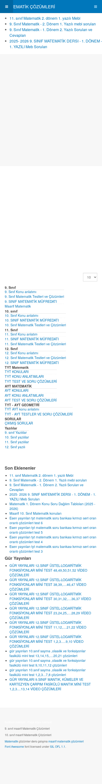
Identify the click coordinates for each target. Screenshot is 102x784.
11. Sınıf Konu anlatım (21, 334)
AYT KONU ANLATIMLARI (24, 395)
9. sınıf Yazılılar (16, 432)
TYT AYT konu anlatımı (22, 409)
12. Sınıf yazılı (15, 446)
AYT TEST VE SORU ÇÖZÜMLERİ (31, 400)
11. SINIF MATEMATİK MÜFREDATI (32, 338)
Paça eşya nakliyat (40, 722)
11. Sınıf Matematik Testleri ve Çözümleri (35, 343)
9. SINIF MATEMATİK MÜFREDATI (31, 301)
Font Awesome (14, 746)
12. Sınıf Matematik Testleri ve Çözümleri (35, 357)
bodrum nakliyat (15, 722)
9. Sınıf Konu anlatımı (20, 291)
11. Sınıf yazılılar (17, 441)
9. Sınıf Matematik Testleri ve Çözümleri (34, 296)
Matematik (11, 741)
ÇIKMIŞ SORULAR (19, 423)
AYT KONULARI (16, 390)
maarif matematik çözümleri (66, 741)
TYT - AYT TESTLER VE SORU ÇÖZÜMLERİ (39, 414)
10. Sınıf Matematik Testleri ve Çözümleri (35, 324)
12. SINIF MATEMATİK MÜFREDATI (32, 362)
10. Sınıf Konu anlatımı (21, 315)
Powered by (26, 759)
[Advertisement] (51, 110)
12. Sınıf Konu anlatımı (21, 352)
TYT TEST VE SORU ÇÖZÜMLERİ (31, 381)
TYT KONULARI (17, 371)
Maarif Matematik (18, 306)
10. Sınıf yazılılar (17, 437)
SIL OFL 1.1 (57, 746)
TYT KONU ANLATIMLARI (24, 376)
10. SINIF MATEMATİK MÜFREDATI (32, 320)
